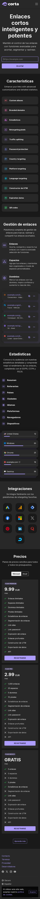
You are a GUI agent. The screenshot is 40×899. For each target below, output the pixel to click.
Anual (25, 574)
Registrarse (20, 828)
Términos (6, 859)
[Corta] (11, 4)
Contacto (6, 856)
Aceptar (33, 892)
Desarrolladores (8, 866)
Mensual (16, 574)
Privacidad (6, 863)
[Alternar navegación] (36, 4)
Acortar (20, 66)
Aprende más (20, 841)
